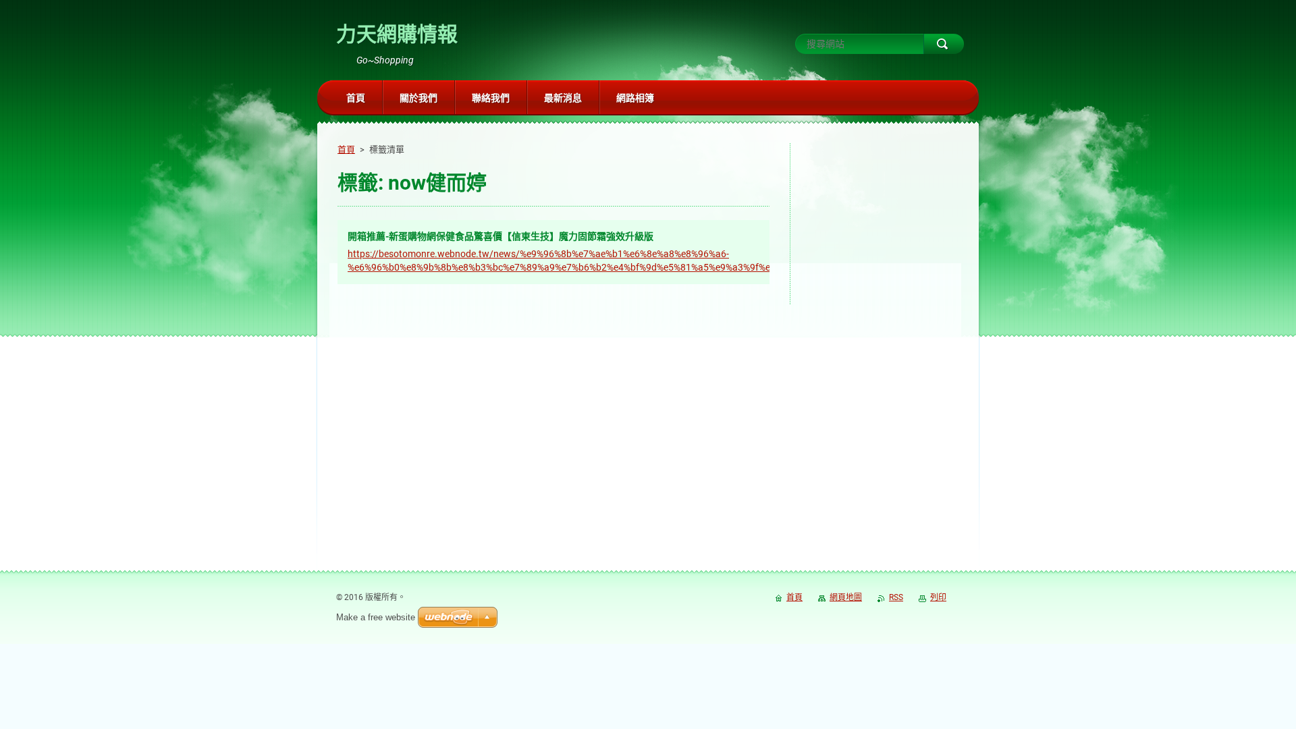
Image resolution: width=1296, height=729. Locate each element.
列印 (938, 597)
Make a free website (375, 617)
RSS (896, 597)
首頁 (346, 149)
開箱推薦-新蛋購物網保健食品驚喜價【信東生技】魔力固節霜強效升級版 (500, 236)
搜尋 (943, 44)
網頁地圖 (846, 597)
